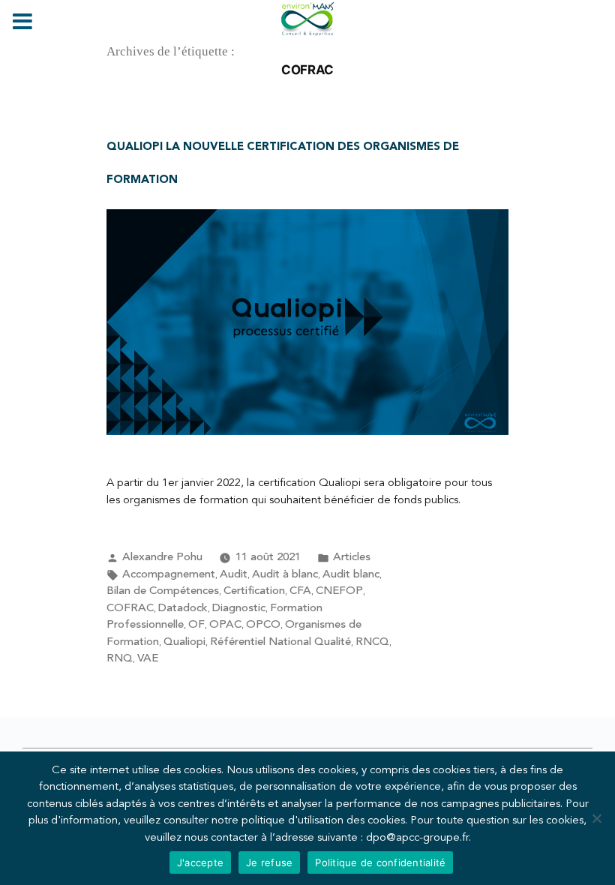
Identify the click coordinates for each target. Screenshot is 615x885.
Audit (234, 574)
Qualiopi (185, 642)
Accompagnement (168, 574)
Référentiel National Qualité (280, 642)
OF (196, 625)
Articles (351, 557)
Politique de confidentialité (380, 862)
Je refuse (269, 862)
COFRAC (130, 608)
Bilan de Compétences (162, 591)
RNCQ (372, 642)
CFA (300, 591)
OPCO (263, 625)
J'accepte (200, 862)
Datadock (183, 608)
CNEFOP (339, 591)
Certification (254, 591)
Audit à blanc (285, 574)
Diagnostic (239, 608)
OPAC (225, 625)
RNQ (119, 658)
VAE (147, 658)
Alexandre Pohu (162, 557)
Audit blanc (351, 574)
